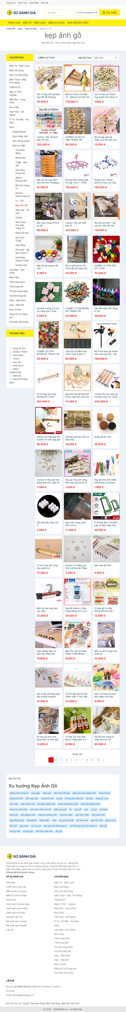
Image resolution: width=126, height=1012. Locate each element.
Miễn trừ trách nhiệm (16, 895)
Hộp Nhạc (21, 245)
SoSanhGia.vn (61, 1009)
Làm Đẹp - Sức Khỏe (17, 271)
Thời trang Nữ (16, 286)
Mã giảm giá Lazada (16, 921)
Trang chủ (11, 3)
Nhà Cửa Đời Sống (78, 22)
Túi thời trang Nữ (17, 295)
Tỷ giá (26, 1003)
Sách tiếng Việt (20, 136)
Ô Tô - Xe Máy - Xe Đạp (19, 121)
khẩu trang (104, 793)
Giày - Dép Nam (17, 300)
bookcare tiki (16, 798)
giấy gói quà (60, 809)
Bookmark (21, 157)
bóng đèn (44, 820)
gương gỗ (28, 831)
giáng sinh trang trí (19, 793)
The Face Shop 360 (40, 1003)
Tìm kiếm (111, 12)
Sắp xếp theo (85, 57)
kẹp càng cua (28, 804)
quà (86, 809)
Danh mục (22, 3)
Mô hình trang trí (22, 187)
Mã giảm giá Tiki (14, 917)
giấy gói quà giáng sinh (84, 793)
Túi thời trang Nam (18, 291)
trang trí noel (47, 798)
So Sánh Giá (76, 1009)
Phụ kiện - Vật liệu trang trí (23, 251)
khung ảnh (15, 831)
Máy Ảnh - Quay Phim (17, 101)
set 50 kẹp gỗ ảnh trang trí (83, 825)
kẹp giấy (35, 793)
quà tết (77, 809)
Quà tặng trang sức (20, 171)
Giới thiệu (34, 3)
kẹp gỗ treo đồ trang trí (55, 825)
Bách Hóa (14, 277)
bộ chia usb (82, 820)
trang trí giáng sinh (47, 814)
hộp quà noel (98, 814)
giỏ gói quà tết (66, 820)
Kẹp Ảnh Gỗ (21, 205)
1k (70, 809)
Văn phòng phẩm (21, 141)
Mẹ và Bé (14, 107)
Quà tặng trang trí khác (22, 259)
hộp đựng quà (17, 820)
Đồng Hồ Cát (22, 233)
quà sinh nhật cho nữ (40, 809)
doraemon (32, 820)
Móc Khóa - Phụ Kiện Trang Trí (21, 225)
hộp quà (47, 793)
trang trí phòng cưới (68, 804)
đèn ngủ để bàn (62, 793)
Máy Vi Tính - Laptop (16, 93)
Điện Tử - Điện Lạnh (34, 22)
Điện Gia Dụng (56, 22)
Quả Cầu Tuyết (20, 239)
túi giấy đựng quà (46, 804)
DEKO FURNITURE (15, 371)
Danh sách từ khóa (15, 912)
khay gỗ (14, 814)
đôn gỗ (13, 825)
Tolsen (16, 358)
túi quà (89, 798)
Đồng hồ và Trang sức (18, 315)
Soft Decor (18, 365)
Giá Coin (75, 1003)
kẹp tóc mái (97, 820)
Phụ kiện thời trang (18, 321)
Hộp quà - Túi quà (22, 211)
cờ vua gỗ (36, 825)
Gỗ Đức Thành (20, 351)
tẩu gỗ (58, 831)
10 (98, 760)
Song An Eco (19, 348)
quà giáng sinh (28, 814)
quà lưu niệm (66, 814)
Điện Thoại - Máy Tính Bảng (17, 81)
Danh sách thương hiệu (17, 904)
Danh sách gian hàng (16, 908)
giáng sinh (110, 820)
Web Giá (65, 1003)
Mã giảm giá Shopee (16, 925)
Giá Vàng (55, 1003)
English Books (19, 131)
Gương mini (21, 265)
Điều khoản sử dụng (16, 891)
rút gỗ (94, 809)
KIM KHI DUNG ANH (18, 381)
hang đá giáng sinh (90, 804)
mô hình (103, 809)
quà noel (24, 825)
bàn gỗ (103, 825)
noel (54, 820)
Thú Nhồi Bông (20, 151)
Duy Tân (17, 362)
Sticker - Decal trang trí (23, 194)
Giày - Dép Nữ (16, 305)
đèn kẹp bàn (32, 798)
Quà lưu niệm (31, 28)
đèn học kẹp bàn (44, 831)
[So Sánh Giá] (21, 856)
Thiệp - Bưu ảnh (21, 164)
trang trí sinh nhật (18, 809)
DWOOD (17, 375)
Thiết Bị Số (14, 87)
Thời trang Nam (17, 282)
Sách (20, 28)
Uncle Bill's (18, 355)
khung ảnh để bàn (74, 798)
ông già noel (102, 798)
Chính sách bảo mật (16, 886)
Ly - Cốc (20, 200)
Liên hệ (44, 3)
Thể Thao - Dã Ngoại (16, 113)
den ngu (14, 804)
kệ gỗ (59, 798)
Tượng (19, 217)
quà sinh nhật (82, 814)
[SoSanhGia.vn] (21, 12)
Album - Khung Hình (21, 179)
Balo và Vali (15, 309)
